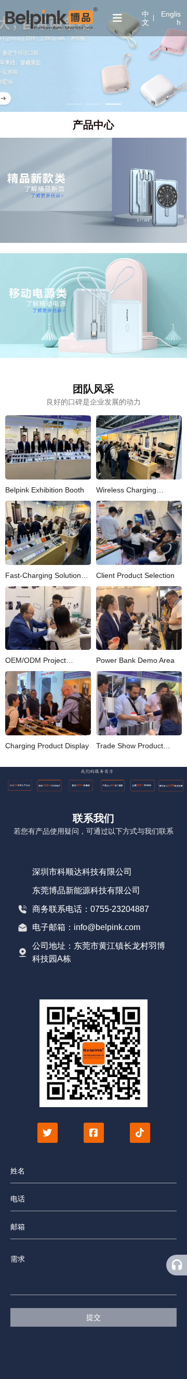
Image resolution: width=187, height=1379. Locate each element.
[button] (74, 104)
